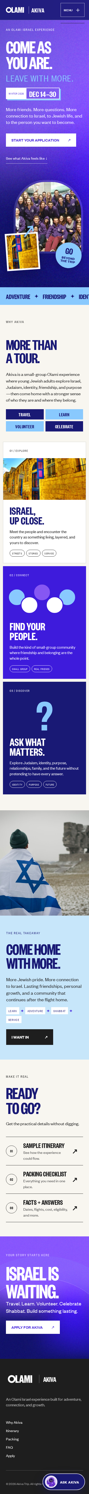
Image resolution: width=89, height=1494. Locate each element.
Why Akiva (14, 1422)
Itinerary (12, 1430)
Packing (12, 1438)
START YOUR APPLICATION (41, 140)
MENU (72, 9)
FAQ (9, 1447)
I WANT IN (30, 1037)
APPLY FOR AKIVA (32, 1327)
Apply (10, 1455)
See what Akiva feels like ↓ (26, 158)
